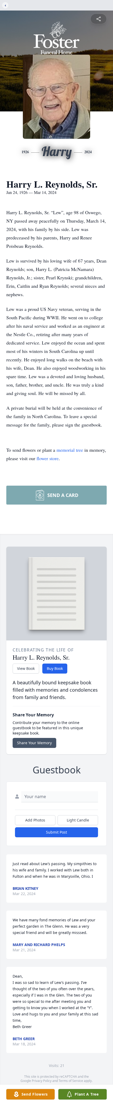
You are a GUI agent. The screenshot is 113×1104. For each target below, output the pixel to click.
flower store (48, 458)
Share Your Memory (34, 742)
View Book (26, 668)
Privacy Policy (42, 1081)
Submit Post (56, 832)
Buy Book (55, 668)
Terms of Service (71, 1081)
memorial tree (69, 450)
